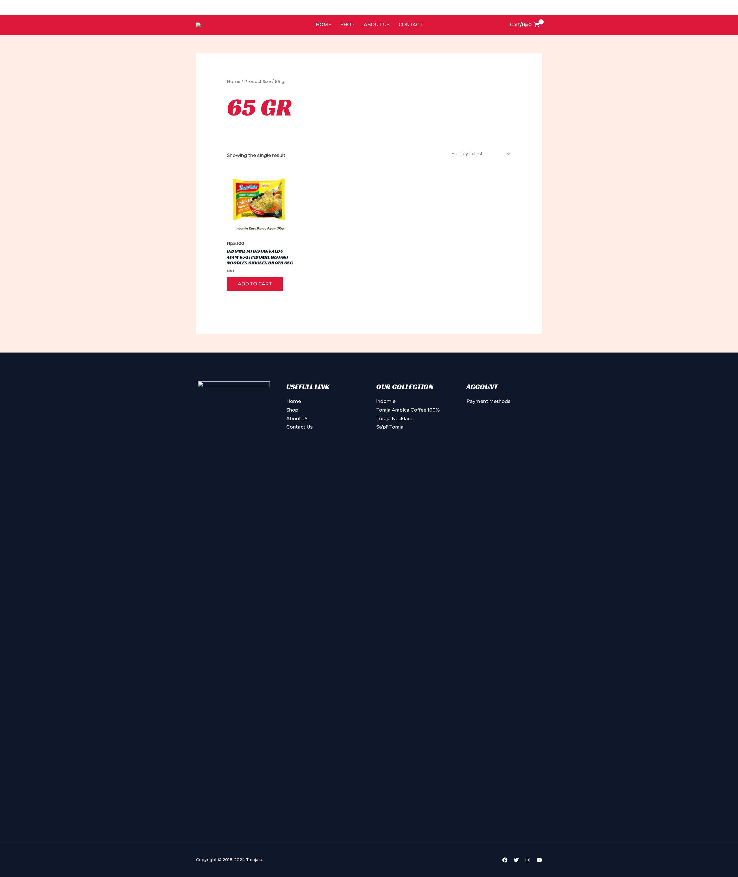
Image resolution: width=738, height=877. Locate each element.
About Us (376, 24)
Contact (411, 24)
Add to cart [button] (255, 284)
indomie (386, 401)
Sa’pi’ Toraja (390, 427)
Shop (347, 24)
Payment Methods (488, 401)
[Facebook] (504, 860)
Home (323, 24)
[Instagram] (527, 860)
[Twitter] (516, 860)
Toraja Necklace (394, 418)
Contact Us (299, 427)
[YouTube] (539, 860)
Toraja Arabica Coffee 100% (408, 410)
